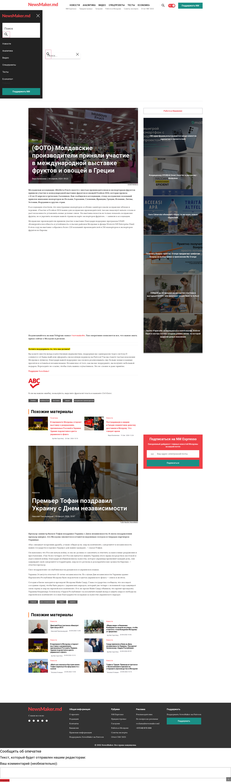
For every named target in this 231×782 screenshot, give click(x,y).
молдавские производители (84, 400)
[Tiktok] (42, 721)
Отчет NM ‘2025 (147, 9)
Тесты (131, 5)
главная (33, 602)
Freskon (33, 400)
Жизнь (35, 140)
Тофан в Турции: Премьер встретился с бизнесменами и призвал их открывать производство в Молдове (122, 667)
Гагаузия (99, 9)
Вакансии (74, 728)
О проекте (74, 714)
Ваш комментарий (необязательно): (29, 763)
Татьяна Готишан (57, 672)
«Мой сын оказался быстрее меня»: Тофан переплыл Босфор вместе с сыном (65, 667)
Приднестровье (85, 9)
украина (72, 602)
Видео (102, 5)
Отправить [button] (5, 780)
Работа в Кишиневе (173, 111)
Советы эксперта (131, 9)
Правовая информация (80, 732)
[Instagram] (38, 721)
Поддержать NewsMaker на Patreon (86, 737)
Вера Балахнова (39, 179)
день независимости (47, 602)
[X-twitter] (34, 721)
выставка (56, 400)
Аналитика (89, 5)
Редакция (74, 719)
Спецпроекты (117, 5)
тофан (61, 602)
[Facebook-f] (29, 721)
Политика (54, 418)
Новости (75, 5)
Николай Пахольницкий (42, 516)
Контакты (74, 723)
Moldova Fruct (44, 400)
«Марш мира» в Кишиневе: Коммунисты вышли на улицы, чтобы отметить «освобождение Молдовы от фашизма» (122, 628)
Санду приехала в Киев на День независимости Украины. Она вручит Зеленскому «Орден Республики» (121, 646)
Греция (67, 400)
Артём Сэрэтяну (58, 438)
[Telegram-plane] (47, 721)
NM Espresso (71, 9)
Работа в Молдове (113, 9)
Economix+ (144, 5)
